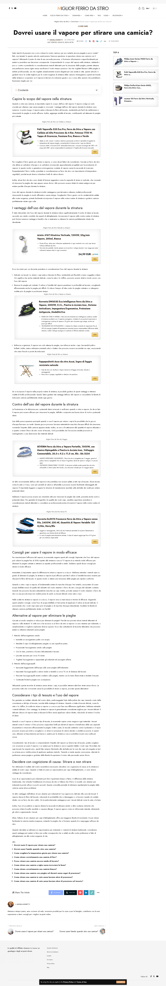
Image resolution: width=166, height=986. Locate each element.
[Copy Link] (101, 41)
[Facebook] (9, 8)
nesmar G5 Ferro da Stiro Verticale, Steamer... (139, 99)
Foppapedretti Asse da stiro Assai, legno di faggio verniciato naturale (65, 363)
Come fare (83, 26)
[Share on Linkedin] (97, 41)
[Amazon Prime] (94, 254)
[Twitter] (12, 8)
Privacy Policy (68, 982)
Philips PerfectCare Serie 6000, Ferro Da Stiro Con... (137, 86)
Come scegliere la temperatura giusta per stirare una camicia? (41, 853)
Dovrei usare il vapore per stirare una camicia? (34, 845)
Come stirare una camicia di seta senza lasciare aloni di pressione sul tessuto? (48, 881)
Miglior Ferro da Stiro (83, 8)
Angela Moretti (56, 40)
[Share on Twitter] (90, 41)
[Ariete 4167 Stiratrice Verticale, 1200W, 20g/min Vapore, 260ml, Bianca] (25, 245)
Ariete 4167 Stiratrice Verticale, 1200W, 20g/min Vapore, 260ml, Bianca (63, 237)
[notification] (139, 8)
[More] (105, 41)
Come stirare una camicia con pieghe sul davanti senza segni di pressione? (47, 873)
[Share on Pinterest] (93, 41)
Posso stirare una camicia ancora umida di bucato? (36, 861)
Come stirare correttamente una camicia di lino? (35, 857)
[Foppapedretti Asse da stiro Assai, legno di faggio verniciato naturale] (27, 369)
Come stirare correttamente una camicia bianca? (35, 869)
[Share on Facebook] (86, 41)
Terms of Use (82, 982)
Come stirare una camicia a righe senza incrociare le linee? (40, 865)
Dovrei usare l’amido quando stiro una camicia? (35, 849)
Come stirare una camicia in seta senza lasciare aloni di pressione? (43, 877)
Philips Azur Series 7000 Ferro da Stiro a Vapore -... (138, 60)
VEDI (94, 152)
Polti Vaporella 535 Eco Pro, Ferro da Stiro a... (139, 73)
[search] (143, 8)
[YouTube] (15, 8)
